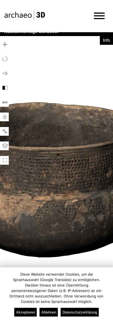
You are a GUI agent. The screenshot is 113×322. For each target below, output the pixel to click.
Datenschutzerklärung (80, 312)
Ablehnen (48, 312)
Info (106, 40)
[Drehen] (4, 59)
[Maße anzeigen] (4, 102)
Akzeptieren (25, 312)
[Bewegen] (4, 44)
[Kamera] (4, 145)
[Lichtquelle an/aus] (4, 117)
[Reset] (4, 73)
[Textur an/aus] (4, 88)
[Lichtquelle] (4, 131)
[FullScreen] (4, 160)
